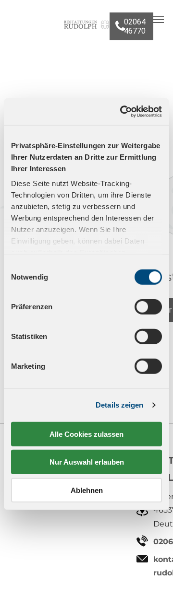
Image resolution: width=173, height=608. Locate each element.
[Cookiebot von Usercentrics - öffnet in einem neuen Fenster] (122, 111)
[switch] (148, 306)
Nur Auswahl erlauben (86, 462)
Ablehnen (87, 490)
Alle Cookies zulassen (86, 434)
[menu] (158, 19)
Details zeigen (119, 405)
